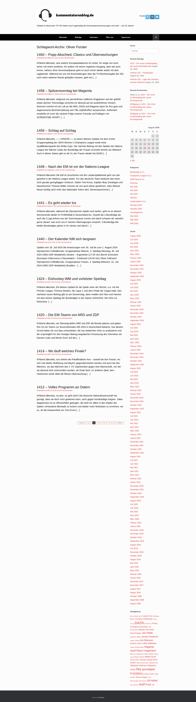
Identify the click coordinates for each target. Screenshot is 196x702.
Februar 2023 (135, 390)
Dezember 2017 (136, 581)
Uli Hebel (152, 680)
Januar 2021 (135, 482)
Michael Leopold (146, 660)
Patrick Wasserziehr (142, 663)
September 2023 (137, 365)
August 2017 (135, 589)
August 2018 (135, 559)
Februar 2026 (135, 258)
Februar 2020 (135, 523)
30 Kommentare (69, 134)
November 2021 (136, 445)
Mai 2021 (134, 467)
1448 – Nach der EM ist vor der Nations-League (73, 166)
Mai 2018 (134, 563)
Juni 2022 (134, 420)
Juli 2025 (134, 284)
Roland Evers (153, 663)
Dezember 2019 (136, 530)
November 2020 (136, 490)
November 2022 (136, 401)
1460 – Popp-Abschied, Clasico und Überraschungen (77, 54)
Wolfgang (134, 104)
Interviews (94, 37)
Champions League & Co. (141, 176)
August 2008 (135, 604)
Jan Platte (147, 633)
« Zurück (81, 422)
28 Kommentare (67, 318)
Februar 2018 (135, 574)
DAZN (139, 623)
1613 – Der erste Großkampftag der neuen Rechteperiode (142, 98)
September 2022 (137, 409)
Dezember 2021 (136, 442)
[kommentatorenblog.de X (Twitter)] (147, 17)
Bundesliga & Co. (137, 172)
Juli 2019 (134, 548)
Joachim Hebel (135, 637)
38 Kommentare (69, 58)
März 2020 (134, 519)
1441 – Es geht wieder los (56, 203)
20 (145, 148)
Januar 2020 (135, 526)
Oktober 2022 (136, 405)
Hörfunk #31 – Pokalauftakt (141, 73)
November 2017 (136, 585)
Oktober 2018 (136, 556)
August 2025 (135, 280)
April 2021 (134, 471)
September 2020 (137, 497)
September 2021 (137, 453)
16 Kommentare (66, 282)
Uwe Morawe (134, 685)
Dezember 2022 (136, 398)
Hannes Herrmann (146, 630)
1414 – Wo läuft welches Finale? (61, 351)
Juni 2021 (134, 464)
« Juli (132, 160)
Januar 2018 (135, 578)
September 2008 (137, 600)
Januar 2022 (135, 438)
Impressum (125, 37)
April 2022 (134, 427)
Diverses (134, 183)
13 (145, 144)
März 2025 (134, 298)
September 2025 (137, 276)
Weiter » (120, 422)
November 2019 (136, 534)
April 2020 (134, 515)
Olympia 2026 (136, 209)
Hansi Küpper (135, 633)
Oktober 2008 (136, 596)
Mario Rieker (149, 654)
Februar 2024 (135, 346)
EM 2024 (134, 190)
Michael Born (135, 660)
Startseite (63, 37)
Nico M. (63, 94)
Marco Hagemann (146, 650)
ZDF (153, 685)
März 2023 (134, 387)
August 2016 (135, 592)
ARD (140, 616)
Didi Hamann (147, 623)
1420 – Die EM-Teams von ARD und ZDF (68, 315)
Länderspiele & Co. (138, 201)
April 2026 (134, 251)
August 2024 (135, 324)
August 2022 (135, 412)
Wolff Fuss (145, 684)
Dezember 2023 (136, 354)
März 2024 (134, 342)
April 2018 (134, 567)
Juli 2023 (134, 372)
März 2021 (134, 475)
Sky (138, 669)
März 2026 (134, 254)
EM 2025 (134, 194)
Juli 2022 (134, 416)
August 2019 (135, 545)
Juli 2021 (134, 460)
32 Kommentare (70, 170)
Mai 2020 (134, 512)
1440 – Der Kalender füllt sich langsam (66, 239)
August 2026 (135, 236)
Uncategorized (136, 212)
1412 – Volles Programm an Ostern (63, 387)
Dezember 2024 (136, 309)
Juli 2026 (134, 239)
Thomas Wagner (142, 677)
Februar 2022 (135, 434)
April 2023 (134, 383)
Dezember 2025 (136, 265)
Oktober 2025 (136, 273)
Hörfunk (133, 198)
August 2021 (135, 456)
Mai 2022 (134, 423)
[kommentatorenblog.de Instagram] (152, 17)
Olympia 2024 (136, 205)
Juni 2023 (134, 376)
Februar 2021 (135, 479)
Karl (62, 58)
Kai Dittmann (146, 640)
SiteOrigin (101, 697)
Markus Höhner (139, 657)
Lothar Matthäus (149, 643)
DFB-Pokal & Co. (137, 179)
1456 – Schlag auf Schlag (56, 130)
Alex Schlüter (134, 616)
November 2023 (136, 357)
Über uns (109, 37)
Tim (63, 170)
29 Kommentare (67, 390)
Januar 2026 (135, 262)
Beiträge (78, 37)
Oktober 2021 (136, 449)
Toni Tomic (142, 681)
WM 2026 (134, 223)
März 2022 (134, 431)
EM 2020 (134, 187)
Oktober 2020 (136, 493)
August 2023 (135, 368)
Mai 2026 (134, 247)
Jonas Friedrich (149, 636)
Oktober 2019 (136, 537)
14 (149, 144)
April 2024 (134, 339)
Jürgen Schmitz (135, 640)
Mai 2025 (134, 291)
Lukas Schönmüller (137, 647)
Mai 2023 (134, 379)
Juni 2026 (134, 243)
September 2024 (137, 320)
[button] (156, 37)
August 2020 (135, 501)
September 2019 (137, 541)
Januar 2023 (135, 394)
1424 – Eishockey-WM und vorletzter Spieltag (71, 279)
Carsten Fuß (147, 616)
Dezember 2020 (136, 486)
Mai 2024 (134, 335)
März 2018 (134, 570)
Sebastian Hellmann (138, 665)
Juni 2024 (134, 331)
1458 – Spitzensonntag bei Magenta (64, 91)
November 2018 (136, 552)
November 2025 (136, 269)
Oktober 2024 (136, 317)
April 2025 (134, 295)
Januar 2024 (135, 350)
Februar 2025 (135, 302)
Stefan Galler (149, 674)
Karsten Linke (135, 643)
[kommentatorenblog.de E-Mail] (157, 17)
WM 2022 (134, 216)
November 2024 (136, 313)
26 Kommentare (66, 354)
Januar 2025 (135, 306)
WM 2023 (134, 220)
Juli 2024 (134, 328)
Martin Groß (150, 657)
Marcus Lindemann (137, 654)
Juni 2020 (134, 508)
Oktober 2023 (136, 361)
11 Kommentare (71, 94)
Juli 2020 (134, 504)
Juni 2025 (134, 287)
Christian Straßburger (144, 619)
